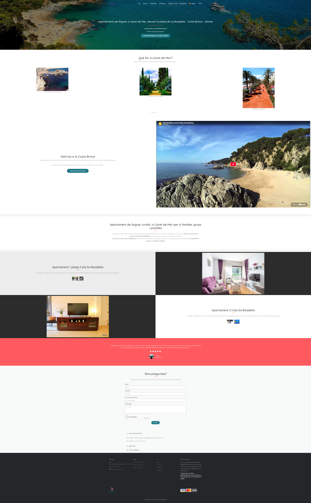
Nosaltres (162, 3)
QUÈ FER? (132, 446)
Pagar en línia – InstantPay (177, 3)
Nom (126, 384)
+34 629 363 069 (114, 466)
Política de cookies (138, 467)
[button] (155, 36)
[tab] (155, 433)
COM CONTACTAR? (135, 433)
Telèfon (127, 391)
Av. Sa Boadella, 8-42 (116, 469)
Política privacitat (137, 465)
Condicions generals (138, 462)
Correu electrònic (131, 397)
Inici (139, 3)
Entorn (145, 3)
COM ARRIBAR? (134, 450)
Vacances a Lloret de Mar (78, 171)
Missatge (128, 404)
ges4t (165, 499)
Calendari (153, 3)
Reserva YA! (160, 470)
